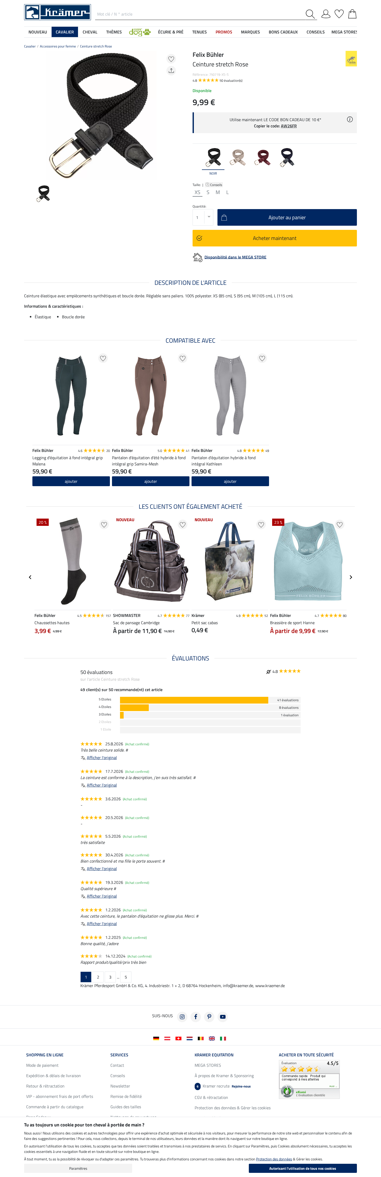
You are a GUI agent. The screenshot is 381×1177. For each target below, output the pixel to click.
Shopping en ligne (45, 1055)
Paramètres (78, 1168)
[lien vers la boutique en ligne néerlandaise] (191, 1038)
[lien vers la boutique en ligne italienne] (224, 1038)
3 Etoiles (105, 714)
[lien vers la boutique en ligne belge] (202, 1038)
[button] (139, 32)
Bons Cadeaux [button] (283, 32)
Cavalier (30, 46)
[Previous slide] (28, 115)
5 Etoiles (105, 699)
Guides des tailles (125, 1107)
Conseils (216, 184)
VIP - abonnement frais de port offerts (59, 1096)
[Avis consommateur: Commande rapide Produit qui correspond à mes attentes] (309, 1079)
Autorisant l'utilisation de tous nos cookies (302, 1168)
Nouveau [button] (38, 32)
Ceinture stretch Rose (96, 46)
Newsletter (120, 1086)
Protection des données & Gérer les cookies (233, 1108)
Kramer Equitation (214, 1055)
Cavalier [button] (65, 32)
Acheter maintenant (275, 238)
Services (119, 1055)
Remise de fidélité (126, 1096)
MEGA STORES (344, 32)
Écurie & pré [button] (171, 32)
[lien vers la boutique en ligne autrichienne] (168, 1038)
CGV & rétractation (211, 1097)
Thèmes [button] (114, 32)
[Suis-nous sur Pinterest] (209, 1017)
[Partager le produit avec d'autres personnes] (171, 70)
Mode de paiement (42, 1065)
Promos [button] (224, 32)
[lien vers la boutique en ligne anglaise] (213, 1038)
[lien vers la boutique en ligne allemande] (157, 1038)
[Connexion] (325, 13)
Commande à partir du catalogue (54, 1107)
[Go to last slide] (30, 577)
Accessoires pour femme (58, 46)
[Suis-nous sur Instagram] (182, 1017)
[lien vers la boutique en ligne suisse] (179, 1038)
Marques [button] (250, 32)
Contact (117, 1065)
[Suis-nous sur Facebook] (195, 1017)
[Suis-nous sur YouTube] (222, 1017)
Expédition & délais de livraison (53, 1075)
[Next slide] (174, 115)
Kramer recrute (224, 1086)
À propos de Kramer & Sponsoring (224, 1075)
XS (197, 192)
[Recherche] (311, 14)
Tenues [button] (199, 32)
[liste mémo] (339, 13)
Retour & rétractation (45, 1086)
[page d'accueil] (57, 12)
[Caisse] (352, 13)
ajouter (71, 481)
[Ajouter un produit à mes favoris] (171, 59)
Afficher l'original (102, 757)
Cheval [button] (90, 32)
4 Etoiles (105, 706)
